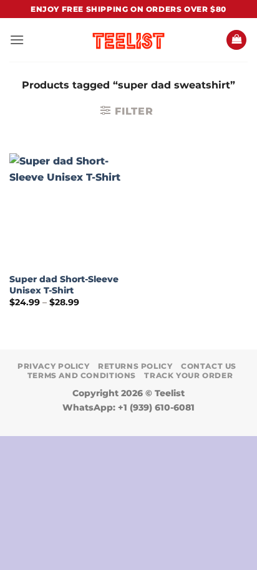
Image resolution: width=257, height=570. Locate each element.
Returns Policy (135, 366)
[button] (16, 39)
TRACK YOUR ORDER (188, 375)
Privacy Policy (53, 366)
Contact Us (208, 366)
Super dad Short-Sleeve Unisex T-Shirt (64, 284)
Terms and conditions (81, 375)
